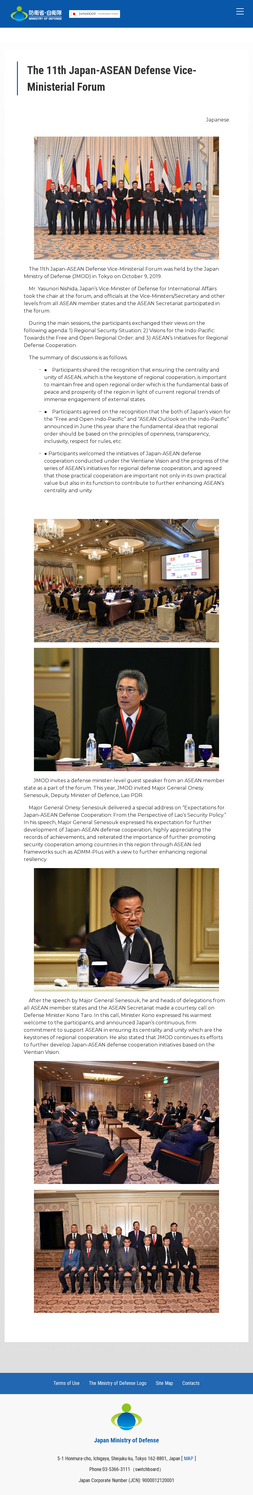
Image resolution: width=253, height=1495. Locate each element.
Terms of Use (66, 1383)
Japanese (217, 120)
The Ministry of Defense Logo (118, 1383)
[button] (240, 11)
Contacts (191, 1383)
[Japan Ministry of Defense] (36, 14)
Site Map (164, 1383)
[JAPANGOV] (94, 14)
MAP (188, 1458)
